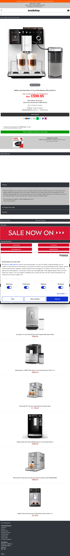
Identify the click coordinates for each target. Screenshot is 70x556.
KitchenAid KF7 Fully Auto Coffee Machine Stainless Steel (35, 406)
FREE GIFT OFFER (35, 3)
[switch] (26, 287)
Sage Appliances (16, 249)
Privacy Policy (4, 537)
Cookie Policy (4, 536)
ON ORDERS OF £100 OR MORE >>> (35, 6)
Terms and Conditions (6, 539)
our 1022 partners (12, 264)
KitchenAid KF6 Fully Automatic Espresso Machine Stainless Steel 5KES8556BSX (35, 478)
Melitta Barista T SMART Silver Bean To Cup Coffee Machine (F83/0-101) (35, 370)
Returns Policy (4, 531)
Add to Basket (35, 114)
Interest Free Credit (5, 532)
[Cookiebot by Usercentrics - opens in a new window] (60, 255)
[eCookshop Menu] (1, 10)
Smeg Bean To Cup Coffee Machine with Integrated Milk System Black (35, 334)
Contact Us (3, 527)
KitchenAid (16, 245)
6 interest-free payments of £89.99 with (15, 127)
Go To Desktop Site (5, 523)
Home (2, 17)
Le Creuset (54, 245)
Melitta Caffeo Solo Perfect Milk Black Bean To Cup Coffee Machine (35, 442)
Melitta (5, 17)
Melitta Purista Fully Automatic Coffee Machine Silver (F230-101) (35, 513)
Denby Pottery (54, 249)
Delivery (3, 529)
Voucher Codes (4, 534)
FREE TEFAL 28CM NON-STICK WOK (35, 5)
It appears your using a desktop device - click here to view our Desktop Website (35, 1)
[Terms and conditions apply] (52, 141)
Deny (12, 299)
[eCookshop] (34, 10)
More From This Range (40, 220)
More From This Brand (5, 220)
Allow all (57, 299)
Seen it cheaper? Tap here (35, 105)
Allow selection (35, 299)
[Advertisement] (34, 169)
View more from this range (13, 17)
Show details (61, 293)
